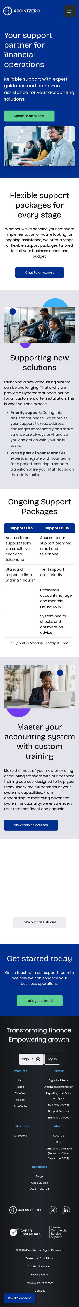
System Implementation (58, 1087)
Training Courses (58, 1117)
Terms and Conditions (39, 1258)
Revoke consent (19, 1298)
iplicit (20, 1087)
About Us (58, 1135)
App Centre (20, 1106)
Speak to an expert (29, 116)
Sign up (28, 1059)
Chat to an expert (39, 272)
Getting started (39, 1189)
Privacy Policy (39, 1274)
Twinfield (20, 1093)
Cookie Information (39, 1266)
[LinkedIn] (66, 1210)
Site (58, 1142)
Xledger (20, 1099)
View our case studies (39, 922)
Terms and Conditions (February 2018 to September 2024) (59, 1153)
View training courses (31, 825)
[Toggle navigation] (70, 11)
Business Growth (58, 1104)
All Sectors (20, 1135)
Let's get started (40, 1000)
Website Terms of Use (40, 1282)
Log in (52, 1059)
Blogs (39, 1176)
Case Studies (39, 1183)
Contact (39, 1290)
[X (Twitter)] (53, 1210)
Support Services (58, 1111)
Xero (20, 1080)
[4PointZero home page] (25, 1210)
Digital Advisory (58, 1080)
